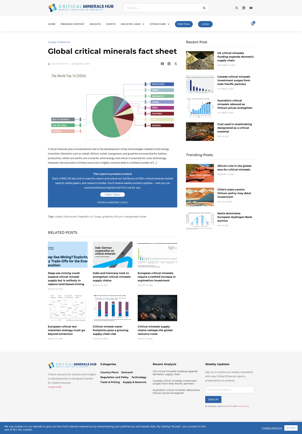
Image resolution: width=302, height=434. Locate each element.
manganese (131, 216)
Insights (95, 24)
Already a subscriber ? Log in (113, 202)
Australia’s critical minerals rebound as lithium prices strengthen (234, 104)
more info (54, 387)
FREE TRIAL (184, 24)
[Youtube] (251, 8)
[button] (162, 63)
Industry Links (131, 24)
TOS (230, 406)
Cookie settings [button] (272, 428)
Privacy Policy (242, 406)
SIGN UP (213, 399)
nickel (142, 216)
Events (111, 24)
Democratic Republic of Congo (82, 216)
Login (205, 24)
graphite (107, 216)
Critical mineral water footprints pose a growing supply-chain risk (110, 330)
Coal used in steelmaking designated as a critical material (234, 127)
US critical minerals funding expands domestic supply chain (235, 56)
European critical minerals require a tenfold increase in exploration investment (157, 276)
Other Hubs (158, 24)
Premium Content (72, 24)
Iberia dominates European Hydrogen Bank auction (234, 217)
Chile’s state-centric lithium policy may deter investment (234, 193)
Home (51, 24)
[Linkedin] (244, 8)
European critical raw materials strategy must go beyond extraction (66, 330)
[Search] (204, 8)
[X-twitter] (236, 8)
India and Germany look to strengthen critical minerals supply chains (112, 276)
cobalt (58, 216)
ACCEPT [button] (291, 427)
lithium (118, 216)
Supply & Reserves (59, 42)
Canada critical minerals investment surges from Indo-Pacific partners (233, 80)
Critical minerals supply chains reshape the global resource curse (155, 330)
